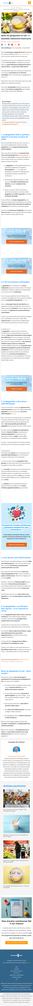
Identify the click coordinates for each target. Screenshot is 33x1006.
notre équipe (15, 48)
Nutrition (4, 42)
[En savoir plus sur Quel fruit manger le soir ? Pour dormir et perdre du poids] (16, 849)
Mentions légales (16, 977)
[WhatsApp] (15, 44)
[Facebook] (2, 44)
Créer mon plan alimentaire (16, 943)
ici (29, 143)
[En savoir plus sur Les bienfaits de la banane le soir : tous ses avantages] (16, 875)
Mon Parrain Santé (23, 54)
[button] (29, 2)
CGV (17, 979)
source (16, 169)
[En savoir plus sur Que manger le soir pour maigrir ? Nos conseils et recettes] (16, 798)
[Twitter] (5, 44)
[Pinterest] (12, 44)
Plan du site (17, 973)
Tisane (9, 42)
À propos (16, 969)
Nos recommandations (16, 971)
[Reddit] (19, 44)
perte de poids (22, 155)
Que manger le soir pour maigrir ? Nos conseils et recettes (15, 810)
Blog (16, 967)
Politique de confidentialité (16, 975)
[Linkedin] (9, 44)
